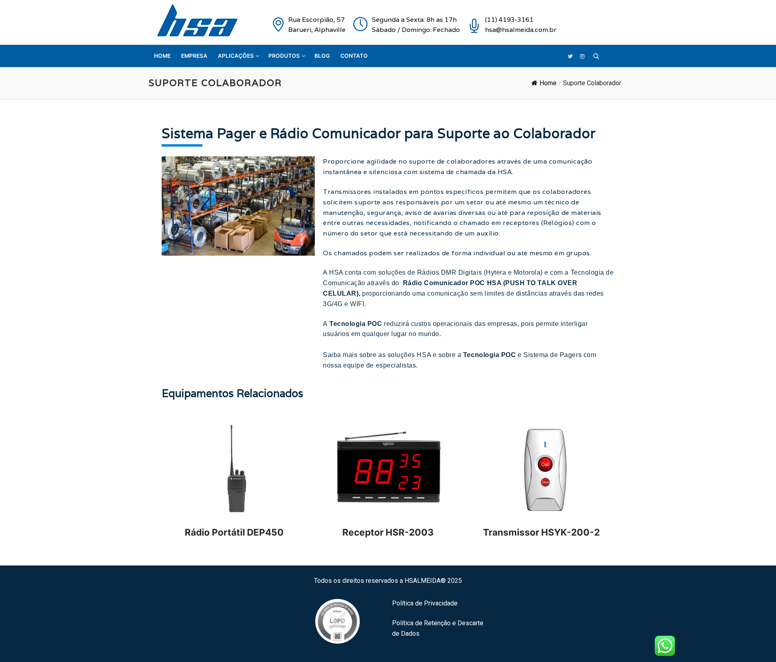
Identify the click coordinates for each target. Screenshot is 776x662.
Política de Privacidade (425, 603)
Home (548, 83)
